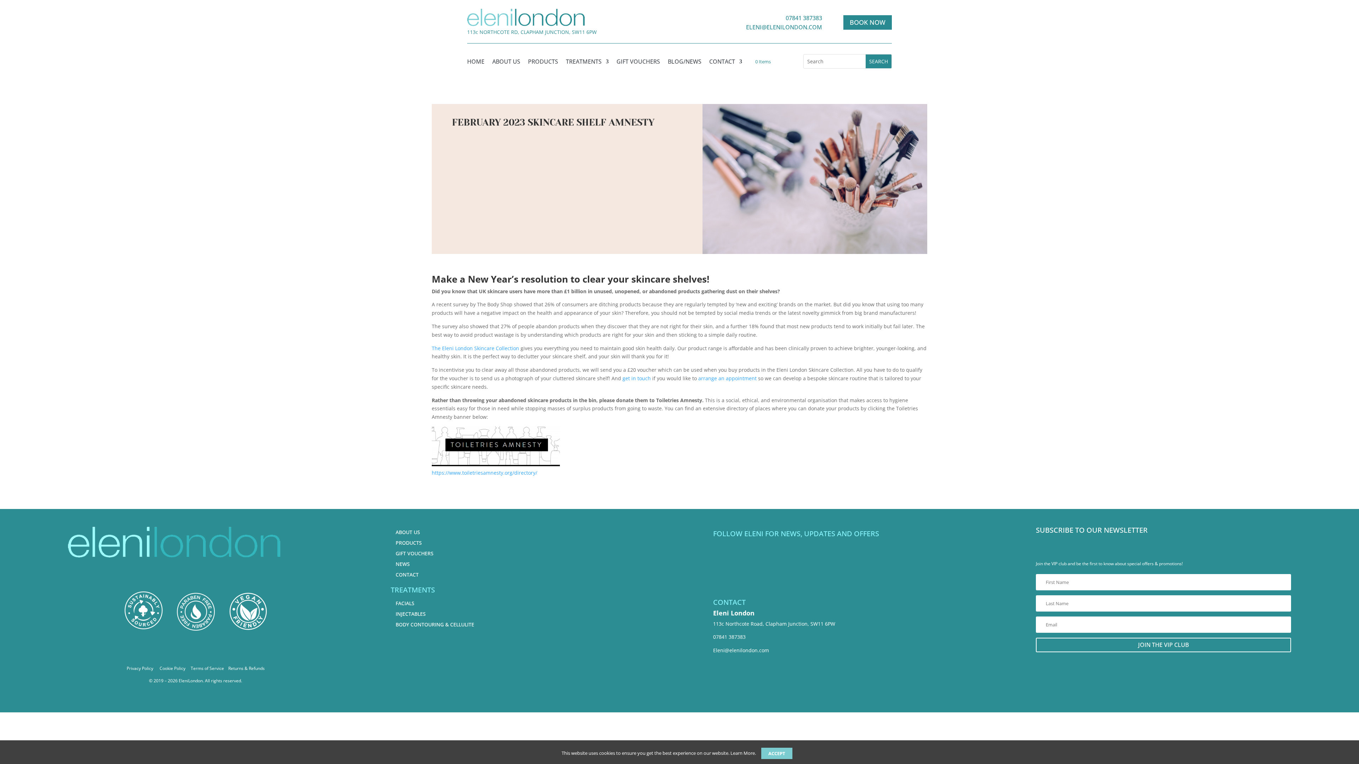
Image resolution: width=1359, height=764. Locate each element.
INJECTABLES (411, 613)
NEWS (403, 564)
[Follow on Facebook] (723, 551)
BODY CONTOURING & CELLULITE (435, 624)
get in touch (637, 378)
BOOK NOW (867, 22)
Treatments (584, 62)
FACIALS (405, 603)
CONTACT (407, 574)
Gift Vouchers (638, 62)
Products (543, 62)
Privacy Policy (140, 668)
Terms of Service (207, 668)
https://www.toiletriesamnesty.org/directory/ (484, 472)
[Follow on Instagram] (749, 551)
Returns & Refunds (246, 668)
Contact (722, 62)
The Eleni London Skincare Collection (475, 348)
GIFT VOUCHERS (415, 553)
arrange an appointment (727, 378)
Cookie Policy (172, 668)
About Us (506, 62)
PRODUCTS (409, 542)
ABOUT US (408, 532)
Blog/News (684, 62)
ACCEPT (776, 753)
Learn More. (743, 753)
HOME (475, 62)
